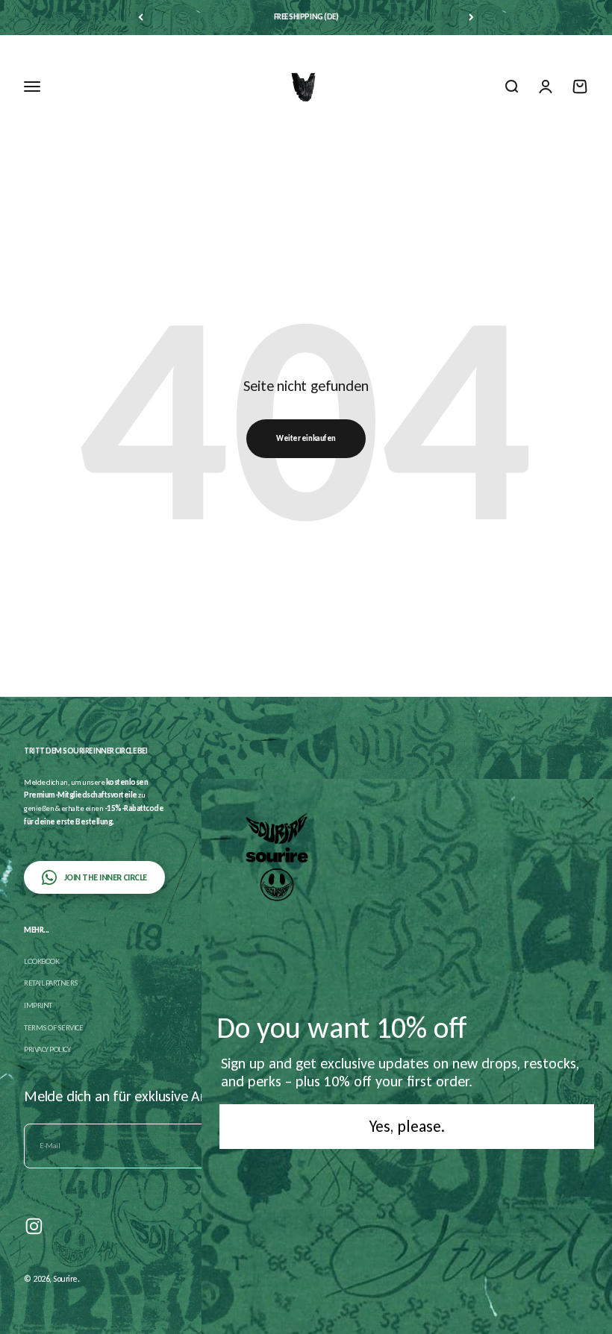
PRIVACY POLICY (47, 1049)
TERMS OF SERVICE (53, 1028)
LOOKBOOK (41, 961)
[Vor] (471, 17)
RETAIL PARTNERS (51, 983)
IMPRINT (38, 1005)
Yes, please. (407, 1126)
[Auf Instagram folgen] (34, 1226)
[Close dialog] (588, 803)
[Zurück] (140, 17)
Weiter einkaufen (305, 438)
